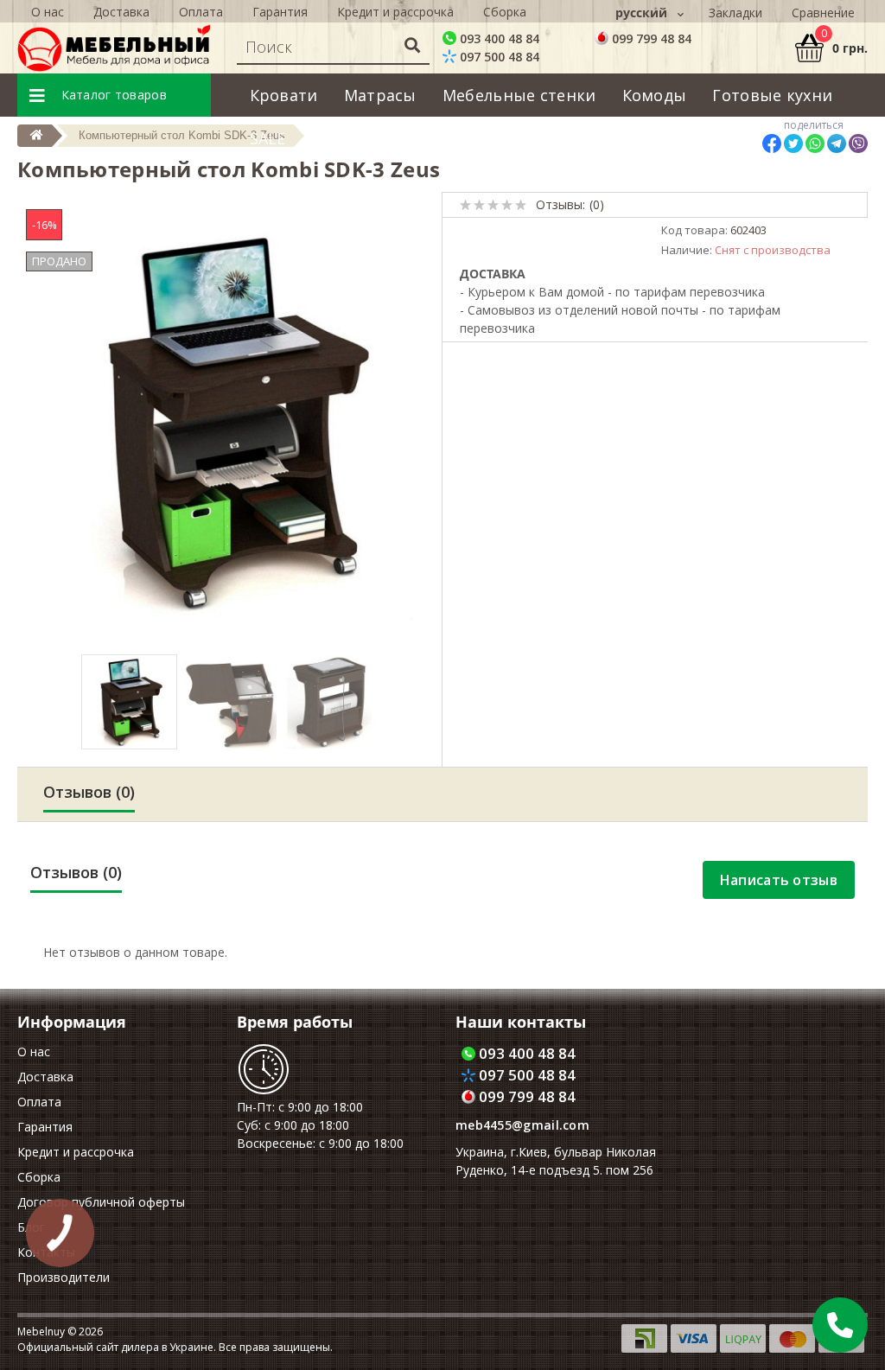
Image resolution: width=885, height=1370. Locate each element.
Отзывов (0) (89, 791)
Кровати (284, 95)
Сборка (504, 11)
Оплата (201, 11)
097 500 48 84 (497, 56)
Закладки (735, 12)
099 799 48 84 (649, 38)
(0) (596, 204)
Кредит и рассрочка (395, 11)
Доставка (121, 11)
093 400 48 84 (497, 38)
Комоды (654, 95)
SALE (268, 138)
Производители (63, 1277)
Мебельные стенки (519, 95)
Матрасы (380, 95)
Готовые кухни (772, 95)
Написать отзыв (778, 879)
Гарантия (280, 11)
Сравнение (823, 12)
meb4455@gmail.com (522, 1125)
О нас (47, 11)
